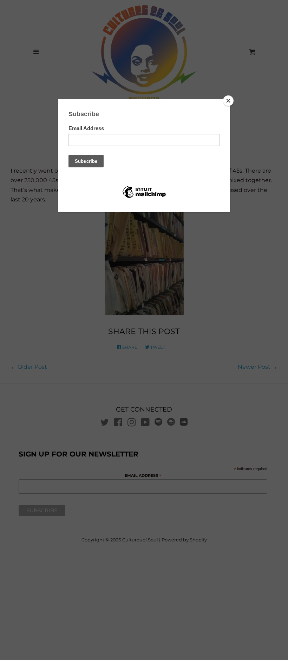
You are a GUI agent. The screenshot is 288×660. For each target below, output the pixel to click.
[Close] (228, 100)
